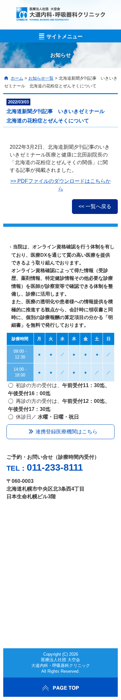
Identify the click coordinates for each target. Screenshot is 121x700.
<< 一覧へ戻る (94, 206)
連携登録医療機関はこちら (66, 431)
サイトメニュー (64, 36)
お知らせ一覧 (41, 78)
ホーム (17, 78)
